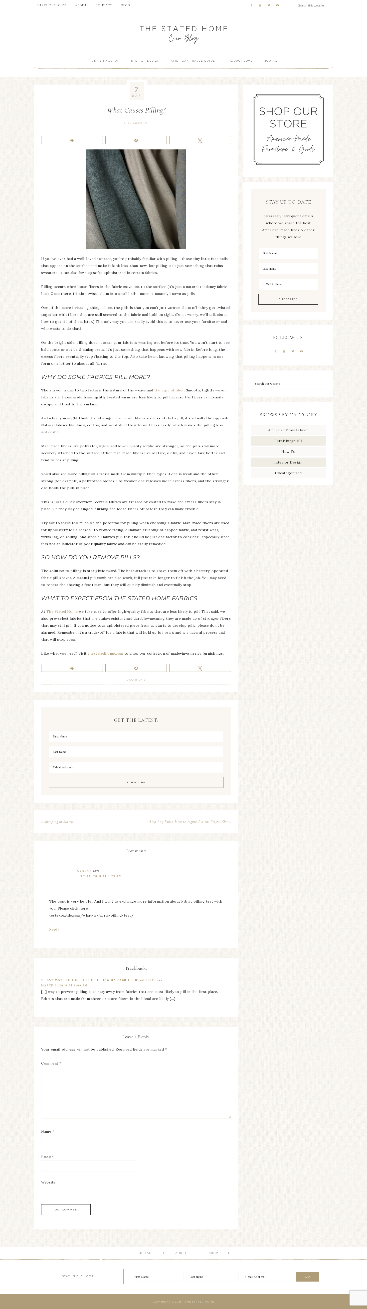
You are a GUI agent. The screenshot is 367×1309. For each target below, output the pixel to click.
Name (47, 1131)
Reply (54, 929)
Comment (51, 1063)
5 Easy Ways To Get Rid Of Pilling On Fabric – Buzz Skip (97, 979)
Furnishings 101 (135, 123)
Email (47, 1157)
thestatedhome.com (105, 653)
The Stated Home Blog (183, 32)
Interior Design (288, 462)
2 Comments (136, 679)
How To (288, 451)
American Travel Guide (288, 430)
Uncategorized (288, 473)
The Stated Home (62, 611)
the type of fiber (169, 390)
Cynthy (84, 870)
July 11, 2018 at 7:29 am (99, 876)
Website (48, 1182)
